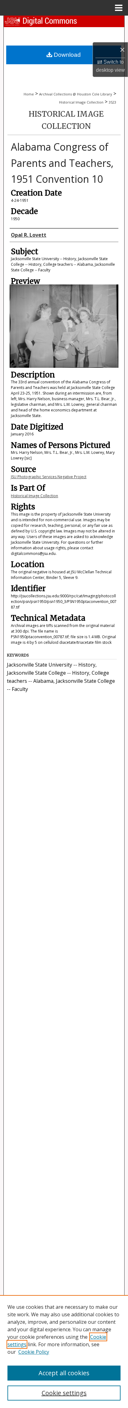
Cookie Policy (33, 1351)
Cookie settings (64, 1393)
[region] (64, 1351)
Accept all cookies (64, 1373)
